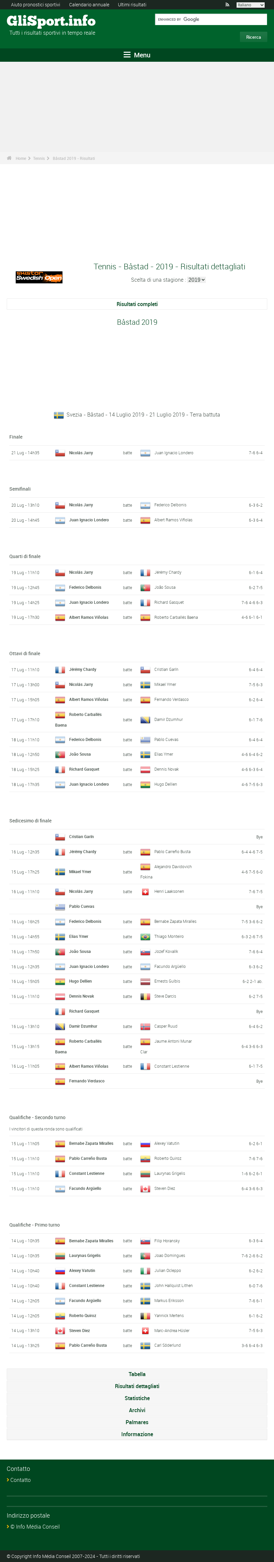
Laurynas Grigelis (169, 1173)
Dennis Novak (166, 769)
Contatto (20, 1480)
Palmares (137, 1422)
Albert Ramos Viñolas (173, 519)
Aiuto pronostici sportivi (35, 4)
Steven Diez (164, 1188)
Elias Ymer (163, 754)
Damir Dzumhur (168, 719)
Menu (141, 54)
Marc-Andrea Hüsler (171, 1330)
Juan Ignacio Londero (173, 452)
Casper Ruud (165, 1026)
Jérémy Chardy (167, 572)
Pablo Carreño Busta (172, 851)
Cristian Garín (166, 669)
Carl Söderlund (167, 1345)
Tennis (39, 158)
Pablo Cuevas (166, 739)
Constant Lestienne (171, 1066)
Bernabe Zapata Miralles (175, 921)
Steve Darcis (165, 996)
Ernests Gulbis (167, 981)
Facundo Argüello (170, 966)
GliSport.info (32, 22)
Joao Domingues (169, 1255)
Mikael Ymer (165, 684)
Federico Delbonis (170, 504)
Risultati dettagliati (137, 1386)
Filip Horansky (167, 1240)
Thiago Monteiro (169, 936)
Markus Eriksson (169, 1300)
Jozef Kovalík (166, 951)
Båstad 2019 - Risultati (74, 158)
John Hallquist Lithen (173, 1285)
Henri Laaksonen (169, 891)
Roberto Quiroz (167, 1158)
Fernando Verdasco (171, 699)
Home (21, 158)
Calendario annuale (89, 4)
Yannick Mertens (169, 1315)
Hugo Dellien (165, 784)
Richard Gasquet (169, 602)
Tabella (137, 1374)
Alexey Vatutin (166, 1143)
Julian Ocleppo (167, 1270)
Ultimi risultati (132, 4)
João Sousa (164, 587)
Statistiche (137, 1398)
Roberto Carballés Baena (176, 617)
